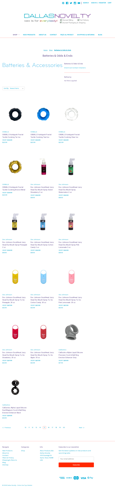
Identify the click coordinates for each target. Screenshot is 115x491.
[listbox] (17, 88)
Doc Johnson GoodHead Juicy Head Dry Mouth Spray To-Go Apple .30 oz (42, 355)
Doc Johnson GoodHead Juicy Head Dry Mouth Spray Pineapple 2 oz (14, 244)
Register (102, 3)
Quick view (15, 110)
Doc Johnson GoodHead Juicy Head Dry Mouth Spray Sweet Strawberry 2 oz (42, 189)
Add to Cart (15, 114)
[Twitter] (71, 3)
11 (29, 427)
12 (32, 427)
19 (60, 427)
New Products (29, 35)
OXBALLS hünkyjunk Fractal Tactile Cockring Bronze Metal (13, 188)
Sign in (94, 3)
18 (56, 427)
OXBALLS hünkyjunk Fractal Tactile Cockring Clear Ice (69, 136)
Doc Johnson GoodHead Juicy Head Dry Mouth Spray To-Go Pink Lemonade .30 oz (70, 299)
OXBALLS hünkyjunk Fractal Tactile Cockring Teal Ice (41, 136)
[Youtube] (79, 3)
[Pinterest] (63, 3)
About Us (42, 35)
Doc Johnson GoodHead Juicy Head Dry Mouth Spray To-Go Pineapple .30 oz (14, 299)
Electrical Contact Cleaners (75, 68)
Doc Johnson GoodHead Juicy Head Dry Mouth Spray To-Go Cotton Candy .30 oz (42, 299)
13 (36, 427)
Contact (53, 35)
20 (64, 427)
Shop (15, 35)
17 (52, 427)
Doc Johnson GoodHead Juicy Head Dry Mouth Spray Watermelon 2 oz (70, 189)
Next (81, 428)
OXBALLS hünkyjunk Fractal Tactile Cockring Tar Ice (12, 136)
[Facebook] (67, 3)
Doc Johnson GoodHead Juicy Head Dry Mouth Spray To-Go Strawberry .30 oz (14, 355)
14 (40, 427)
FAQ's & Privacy (67, 35)
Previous (7, 428)
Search (86, 3)
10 (25, 427)
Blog (100, 35)
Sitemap (5, 465)
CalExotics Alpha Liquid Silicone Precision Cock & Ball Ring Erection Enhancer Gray (71, 355)
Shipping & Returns (85, 35)
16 (48, 427)
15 (44, 427)
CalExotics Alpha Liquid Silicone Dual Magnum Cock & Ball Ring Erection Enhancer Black (14, 410)
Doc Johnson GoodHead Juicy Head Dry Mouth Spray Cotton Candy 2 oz (42, 244)
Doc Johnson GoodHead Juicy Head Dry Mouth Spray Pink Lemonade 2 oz (70, 244)
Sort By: (6, 88)
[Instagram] (75, 3)
